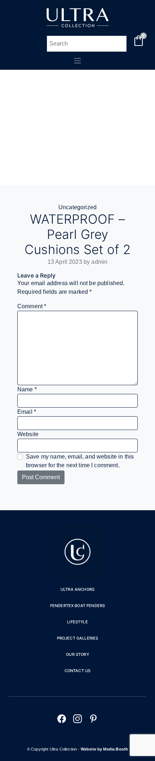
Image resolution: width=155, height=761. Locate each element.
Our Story (77, 654)
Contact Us (78, 670)
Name (27, 389)
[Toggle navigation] (77, 61)
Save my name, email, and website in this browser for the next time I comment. (80, 460)
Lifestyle (77, 621)
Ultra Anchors (77, 589)
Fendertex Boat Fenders (77, 605)
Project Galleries (77, 638)
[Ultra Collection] (77, 31)
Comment (31, 306)
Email (26, 412)
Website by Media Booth (104, 749)
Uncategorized (77, 207)
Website (28, 434)
